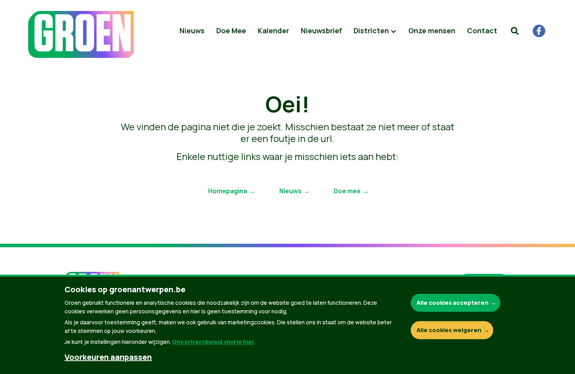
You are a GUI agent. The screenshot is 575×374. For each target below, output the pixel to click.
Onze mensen (431, 30)
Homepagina (227, 191)
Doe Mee (231, 30)
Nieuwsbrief (321, 30)
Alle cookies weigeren (449, 330)
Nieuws (192, 30)
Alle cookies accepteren (453, 302)
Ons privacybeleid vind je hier (213, 341)
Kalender (273, 30)
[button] (514, 31)
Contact (482, 30)
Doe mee (347, 191)
